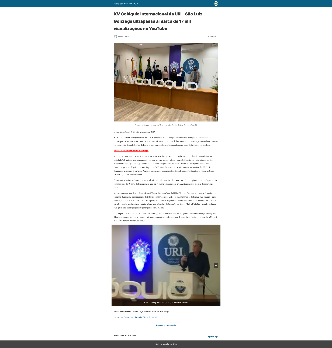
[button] (216, 265)
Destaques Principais (133, 317)
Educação (147, 317)
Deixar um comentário (166, 325)
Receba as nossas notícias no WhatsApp (131, 150)
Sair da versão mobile (166, 344)
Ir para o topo (213, 337)
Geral (154, 317)
